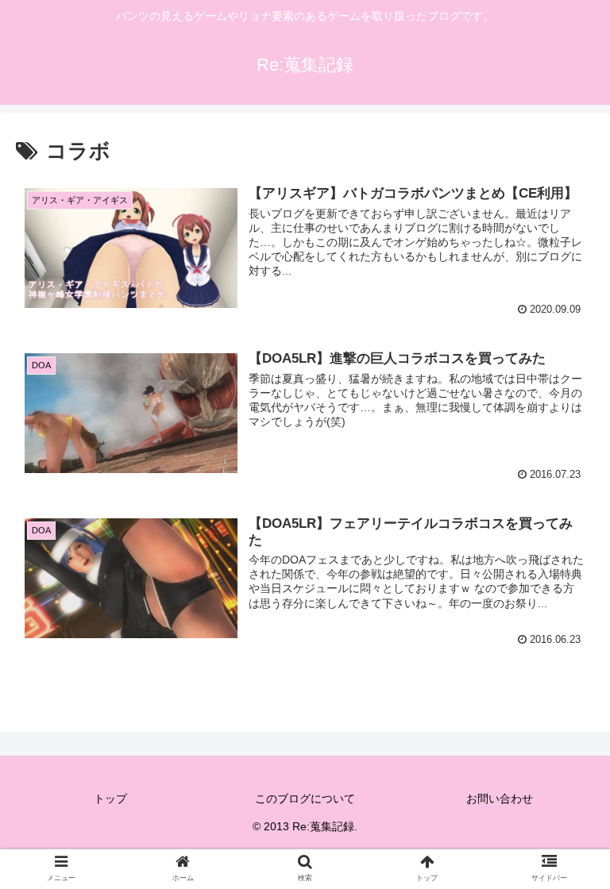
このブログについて (305, 798)
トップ (110, 798)
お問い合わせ (499, 798)
